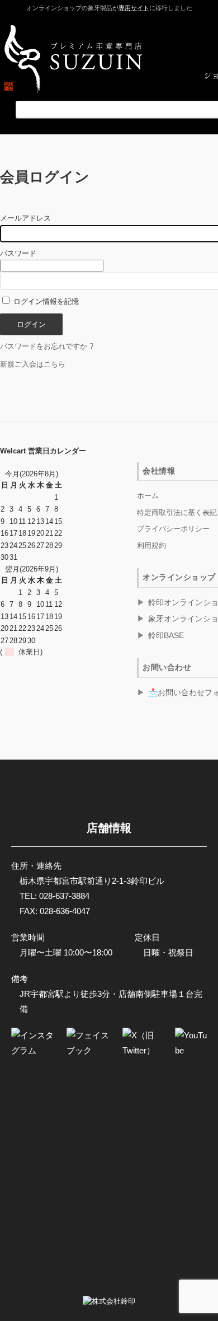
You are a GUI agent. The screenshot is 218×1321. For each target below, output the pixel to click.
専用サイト (134, 8)
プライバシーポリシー (173, 528)
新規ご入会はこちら (32, 364)
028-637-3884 (64, 896)
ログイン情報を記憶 (45, 301)
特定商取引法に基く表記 (177, 512)
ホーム (148, 495)
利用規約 (151, 545)
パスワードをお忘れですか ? (46, 346)
